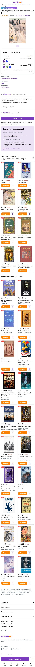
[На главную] (17, 3)
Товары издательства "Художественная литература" (13, 158)
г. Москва (29, 56)
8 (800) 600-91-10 (7, 621)
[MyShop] (6, 637)
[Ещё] (32, 659)
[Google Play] (15, 649)
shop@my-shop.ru (7, 626)
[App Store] (5, 649)
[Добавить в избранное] (12, 185)
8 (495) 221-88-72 (6, 624)
